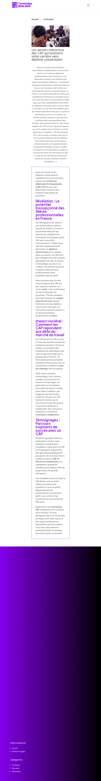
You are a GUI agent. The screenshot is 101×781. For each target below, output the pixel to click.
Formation (49, 19)
